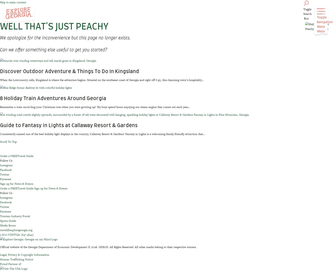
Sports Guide (8, 221)
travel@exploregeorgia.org (16, 230)
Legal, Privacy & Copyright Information (24, 255)
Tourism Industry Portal (15, 216)
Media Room (8, 225)
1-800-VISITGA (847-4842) (17, 235)
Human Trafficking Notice (16, 259)
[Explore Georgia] (19, 14)
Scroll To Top (8, 142)
